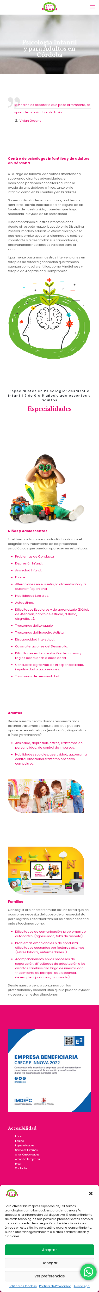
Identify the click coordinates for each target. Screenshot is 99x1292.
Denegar (50, 1262)
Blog (18, 1164)
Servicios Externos (26, 1150)
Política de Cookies (23, 1286)
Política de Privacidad (55, 1286)
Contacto (21, 1168)
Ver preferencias (49, 1276)
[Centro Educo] (49, 7)
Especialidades (24, 1145)
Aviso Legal (82, 1286)
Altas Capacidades (27, 1154)
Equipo (19, 1141)
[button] (91, 1194)
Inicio (18, 1136)
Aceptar (49, 1249)
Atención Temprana (27, 1159)
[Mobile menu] (92, 7)
